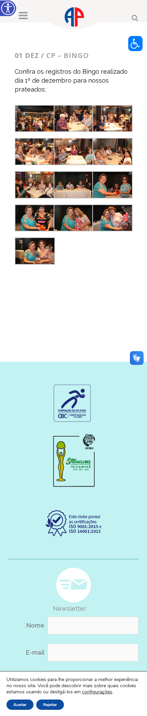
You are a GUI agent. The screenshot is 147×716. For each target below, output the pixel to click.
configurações (97, 692)
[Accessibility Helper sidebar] (8, 8)
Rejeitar (50, 704)
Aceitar (20, 704)
